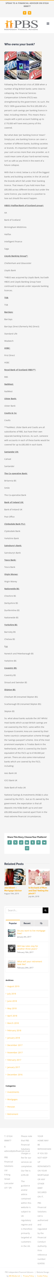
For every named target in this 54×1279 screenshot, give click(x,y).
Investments (13, 1092)
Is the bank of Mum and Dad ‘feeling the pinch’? (38, 891)
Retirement (12, 1114)
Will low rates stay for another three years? (27, 947)
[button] (6, 883)
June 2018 (12, 1001)
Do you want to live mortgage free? (31, 932)
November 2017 (15, 1052)
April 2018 (12, 1015)
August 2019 (13, 986)
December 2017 (14, 1045)
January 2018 (13, 1037)
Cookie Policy (42, 1276)
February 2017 (14, 1059)
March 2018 (13, 1023)
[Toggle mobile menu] (48, 23)
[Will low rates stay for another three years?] (11, 946)
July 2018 (11, 993)
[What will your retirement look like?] (11, 962)
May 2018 (12, 1008)
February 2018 (14, 1030)
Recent (27, 923)
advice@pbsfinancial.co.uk (17, 1151)
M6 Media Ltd (14, 1276)
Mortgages (12, 1099)
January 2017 (13, 1067)
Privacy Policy (28, 1276)
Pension (11, 1106)
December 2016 (14, 1074)
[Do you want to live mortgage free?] (11, 931)
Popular (13, 923)
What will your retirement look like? (29, 963)
